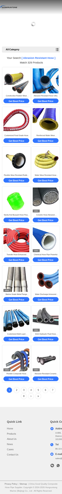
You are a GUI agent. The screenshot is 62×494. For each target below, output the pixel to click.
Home (10, 428)
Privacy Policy (11, 484)
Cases (10, 449)
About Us (11, 439)
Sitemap (23, 484)
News (10, 444)
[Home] (8, 7)
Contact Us (12, 454)
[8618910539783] (58, 466)
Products (11, 434)
